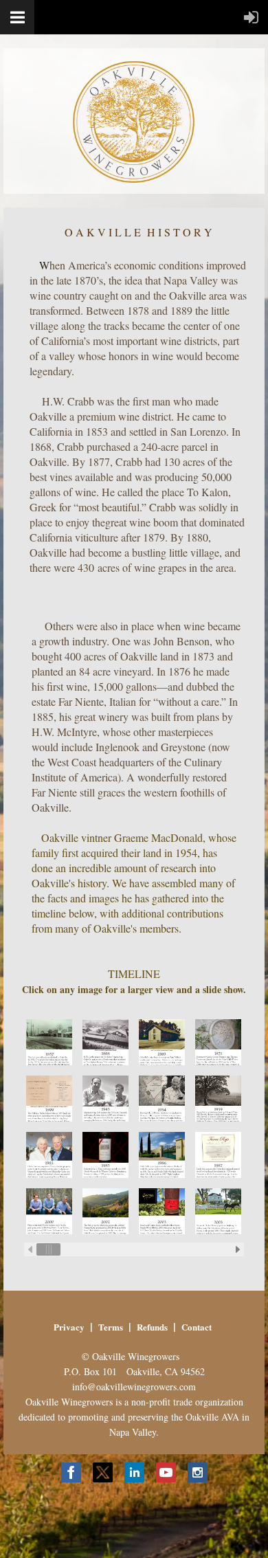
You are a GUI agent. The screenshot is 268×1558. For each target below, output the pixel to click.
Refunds (152, 1326)
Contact (196, 1326)
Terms (110, 1326)
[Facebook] (71, 1472)
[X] (103, 1472)
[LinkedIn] (134, 1472)
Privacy (69, 1326)
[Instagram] (198, 1472)
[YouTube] (166, 1472)
